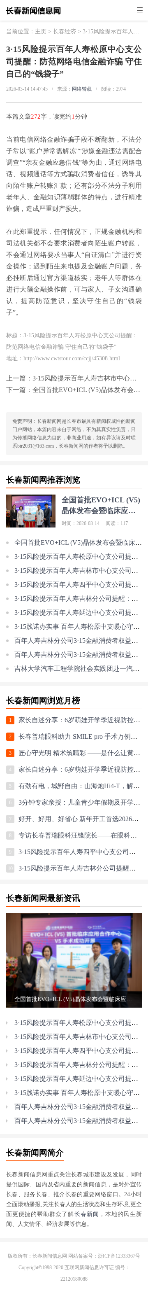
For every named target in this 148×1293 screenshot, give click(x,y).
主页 (40, 31)
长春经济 (64, 31)
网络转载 (82, 89)
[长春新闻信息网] (33, 15)
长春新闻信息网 (49, 1256)
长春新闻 (86, 1214)
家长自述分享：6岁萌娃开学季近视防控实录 (82, 720)
